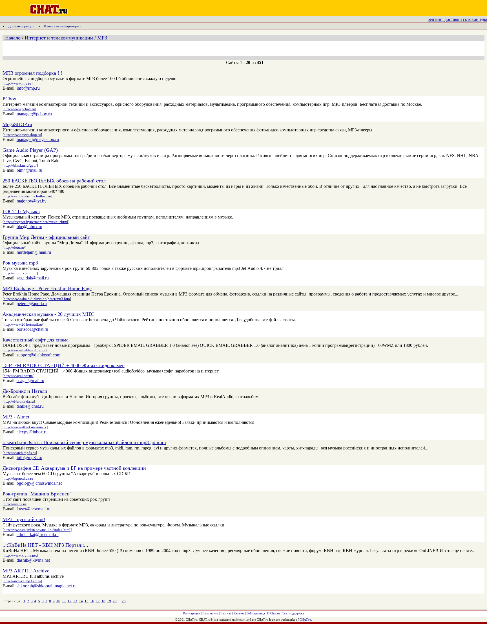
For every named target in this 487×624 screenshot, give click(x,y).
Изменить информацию (62, 26)
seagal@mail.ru (30, 380)
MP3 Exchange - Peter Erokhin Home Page (47, 288)
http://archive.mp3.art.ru (22, 581)
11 (64, 601)
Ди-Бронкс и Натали (25, 391)
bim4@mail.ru (29, 170)
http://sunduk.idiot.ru (20, 273)
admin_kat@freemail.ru (38, 534)
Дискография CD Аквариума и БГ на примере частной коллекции (74, 468)
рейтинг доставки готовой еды (457, 19)
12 (70, 601)
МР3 (102, 38)
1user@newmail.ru (33, 508)
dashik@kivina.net (33, 560)
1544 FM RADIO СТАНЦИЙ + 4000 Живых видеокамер (64, 365)
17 (98, 601)
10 (58, 601)
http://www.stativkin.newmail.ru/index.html (37, 530)
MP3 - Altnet (16, 417)
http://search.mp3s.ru (20, 453)
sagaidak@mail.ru (33, 277)
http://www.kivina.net (20, 555)
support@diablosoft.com (38, 354)
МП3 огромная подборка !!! (33, 73)
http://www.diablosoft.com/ (24, 350)
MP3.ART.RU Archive (26, 571)
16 (92, 601)
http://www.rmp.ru (17, 83)
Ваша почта (210, 613)
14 (81, 601)
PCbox (9, 99)
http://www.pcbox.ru (19, 109)
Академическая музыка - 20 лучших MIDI (48, 314)
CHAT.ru (305, 619)
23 (124, 601)
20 (115, 601)
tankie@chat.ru (30, 406)
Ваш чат (225, 613)
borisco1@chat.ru (32, 329)
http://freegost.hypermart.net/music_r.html (36, 222)
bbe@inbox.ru (29, 226)
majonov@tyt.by (32, 201)
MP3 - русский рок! (24, 519)
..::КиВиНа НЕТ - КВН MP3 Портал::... (45, 545)
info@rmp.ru (28, 88)
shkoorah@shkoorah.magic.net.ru (47, 585)
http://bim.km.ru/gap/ (20, 165)
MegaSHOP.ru (17, 124)
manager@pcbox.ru (34, 113)
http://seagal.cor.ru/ (18, 376)
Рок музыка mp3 (20, 263)
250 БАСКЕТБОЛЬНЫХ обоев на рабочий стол (54, 181)
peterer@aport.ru (32, 303)
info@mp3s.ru (29, 457)
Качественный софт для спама (35, 340)
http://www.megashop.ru (22, 135)
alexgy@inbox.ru (32, 431)
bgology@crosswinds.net (39, 483)
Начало (13, 38)
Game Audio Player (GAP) (30, 150)
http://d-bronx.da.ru (19, 401)
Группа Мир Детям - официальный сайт (46, 237)
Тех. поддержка (293, 613)
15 (86, 601)
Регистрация (191, 613)
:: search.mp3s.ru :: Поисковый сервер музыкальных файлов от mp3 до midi (84, 442)
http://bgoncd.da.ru (18, 478)
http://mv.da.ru (15, 504)
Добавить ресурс (21, 26)
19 (109, 601)
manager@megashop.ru (38, 139)
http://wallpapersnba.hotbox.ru (27, 196)
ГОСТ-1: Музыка (21, 211)
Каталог (239, 613)
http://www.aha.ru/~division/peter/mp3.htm (37, 299)
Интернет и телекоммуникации (59, 38)
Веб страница (256, 613)
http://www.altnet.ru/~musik (25, 427)
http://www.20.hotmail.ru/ (23, 324)
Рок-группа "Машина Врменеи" (37, 494)
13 (75, 601)
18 (103, 601)
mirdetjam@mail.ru (34, 252)
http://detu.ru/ (14, 247)
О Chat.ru (273, 613)
